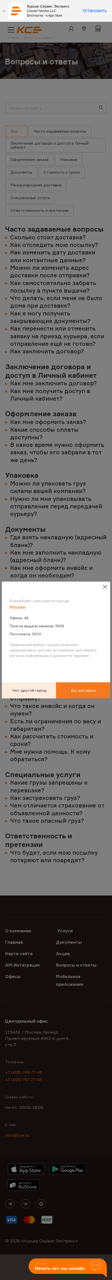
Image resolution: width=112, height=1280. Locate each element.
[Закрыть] (3, 10)
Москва (17, 607)
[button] (68, 1268)
